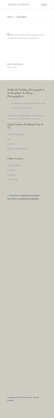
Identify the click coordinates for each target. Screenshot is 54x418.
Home (10, 16)
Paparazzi (11, 175)
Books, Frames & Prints (17, 148)
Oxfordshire (12, 67)
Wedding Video (14, 165)
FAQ (9, 139)
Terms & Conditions (15, 134)
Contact (10, 144)
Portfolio (11, 170)
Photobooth (12, 179)
